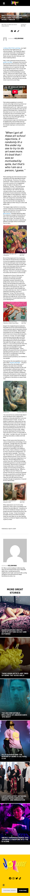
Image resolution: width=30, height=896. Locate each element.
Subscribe (23, 890)
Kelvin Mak (19, 38)
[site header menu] (4, 3)
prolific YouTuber (7, 62)
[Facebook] (11, 31)
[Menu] (4, 885)
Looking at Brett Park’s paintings (11, 48)
